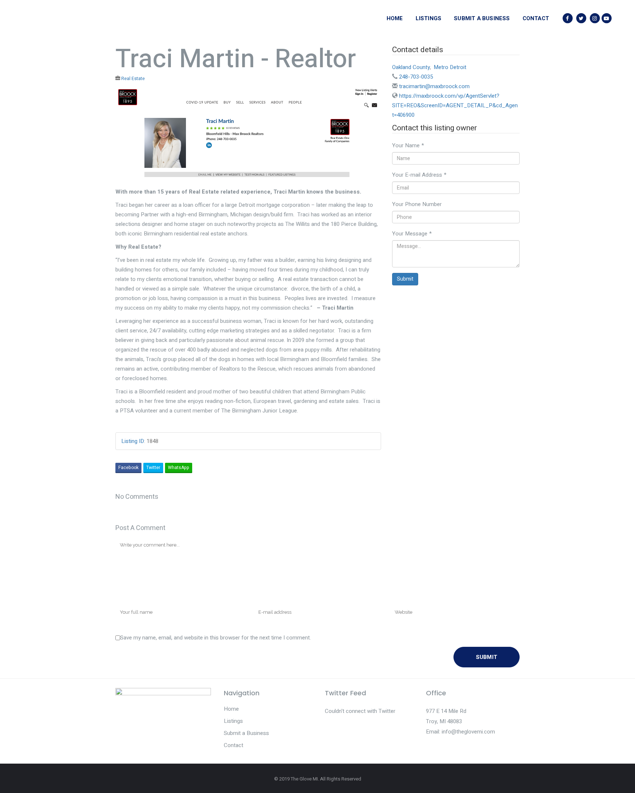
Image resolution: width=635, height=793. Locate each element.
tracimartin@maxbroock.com (434, 86)
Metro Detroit (450, 67)
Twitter (153, 467)
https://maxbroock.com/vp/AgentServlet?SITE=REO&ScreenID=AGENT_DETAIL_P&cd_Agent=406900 (455, 105)
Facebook (128, 467)
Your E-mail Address (419, 175)
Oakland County (411, 67)
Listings (233, 721)
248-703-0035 (416, 77)
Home (231, 709)
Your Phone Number (417, 204)
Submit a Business (246, 733)
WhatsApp (178, 467)
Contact (233, 745)
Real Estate (133, 78)
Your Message (412, 234)
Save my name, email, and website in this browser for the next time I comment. (215, 638)
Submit (405, 279)
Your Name (408, 145)
